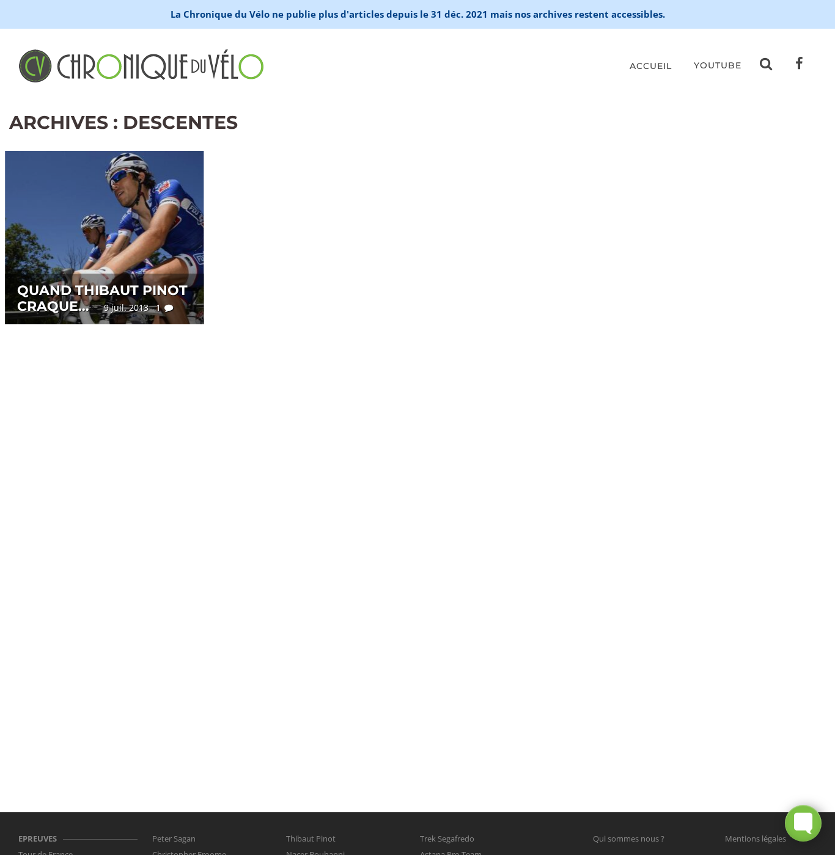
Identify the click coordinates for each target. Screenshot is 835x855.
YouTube (717, 65)
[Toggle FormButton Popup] (803, 823)
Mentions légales (755, 838)
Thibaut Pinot (311, 838)
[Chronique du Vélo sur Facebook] (799, 66)
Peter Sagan (174, 838)
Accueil (651, 65)
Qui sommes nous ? (628, 838)
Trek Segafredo (447, 838)
